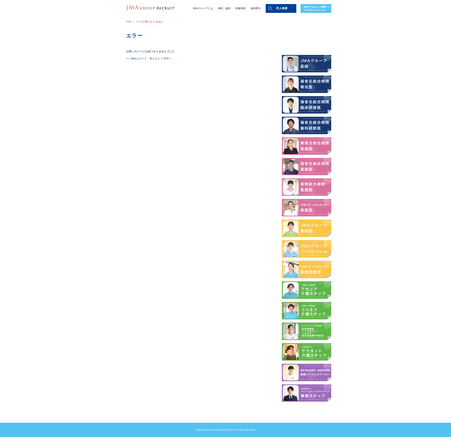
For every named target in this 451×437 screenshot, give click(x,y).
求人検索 (282, 8)
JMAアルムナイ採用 (315, 8)
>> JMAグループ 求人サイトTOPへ (148, 58)
